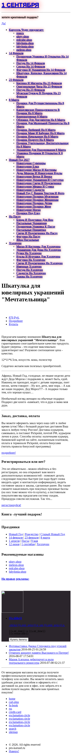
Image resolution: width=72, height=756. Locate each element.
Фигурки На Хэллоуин (30, 259)
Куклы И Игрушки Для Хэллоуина (38, 256)
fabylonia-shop (25, 43)
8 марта (45, 537)
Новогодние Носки (28, 209)
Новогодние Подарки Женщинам (37, 199)
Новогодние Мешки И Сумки (35, 186)
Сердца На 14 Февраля (30, 66)
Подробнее (16, 320)
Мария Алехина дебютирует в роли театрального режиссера (31, 661)
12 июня (14, 544)
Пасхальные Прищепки (31, 229)
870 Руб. (14, 317)
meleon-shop (23, 49)
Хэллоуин (15, 243)
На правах (8, 578)
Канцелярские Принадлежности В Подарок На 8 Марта (38, 111)
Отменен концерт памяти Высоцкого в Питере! (39, 652)
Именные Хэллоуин (29, 266)
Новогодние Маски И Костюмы (36, 169)
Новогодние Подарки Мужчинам (37, 196)
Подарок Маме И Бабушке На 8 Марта (40, 133)
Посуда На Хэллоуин (29, 269)
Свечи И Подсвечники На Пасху (37, 233)
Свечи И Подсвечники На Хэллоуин (39, 263)
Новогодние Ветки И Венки (34, 176)
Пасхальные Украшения (31, 223)
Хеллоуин (43, 544)
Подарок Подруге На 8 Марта (35, 139)
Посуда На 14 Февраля (30, 63)
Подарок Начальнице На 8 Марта (37, 136)
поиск (20, 33)
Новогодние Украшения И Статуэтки (40, 179)
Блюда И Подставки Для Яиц (34, 219)
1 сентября (20, 4)
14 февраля (16, 537)
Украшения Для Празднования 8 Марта (41, 149)
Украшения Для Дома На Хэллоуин (38, 249)
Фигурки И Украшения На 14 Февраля (40, 69)
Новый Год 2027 (19, 159)
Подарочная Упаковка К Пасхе (35, 226)
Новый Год (16, 534)
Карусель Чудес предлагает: (26, 29)
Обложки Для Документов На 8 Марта (40, 119)
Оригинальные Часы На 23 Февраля (39, 86)
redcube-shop (24, 39)
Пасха (25, 540)
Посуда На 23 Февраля (30, 89)
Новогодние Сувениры (31, 163)
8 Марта (14, 99)
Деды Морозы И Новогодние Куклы (39, 173)
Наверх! (14, 751)
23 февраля (32, 537)
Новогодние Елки (27, 166)
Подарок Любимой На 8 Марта (35, 129)
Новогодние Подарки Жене (33, 206)
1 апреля (14, 540)
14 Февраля (16, 53)
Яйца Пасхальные (27, 239)
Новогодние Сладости (30, 189)
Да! (3, 23)
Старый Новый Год (52, 534)
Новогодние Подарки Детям (34, 203)
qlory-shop (22, 36)
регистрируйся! (11, 505)
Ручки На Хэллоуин (29, 253)
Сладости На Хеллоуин (31, 273)
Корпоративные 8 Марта (31, 116)
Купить (13, 324)
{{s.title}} (15, 618)
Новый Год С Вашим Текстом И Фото (40, 193)
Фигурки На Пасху (28, 236)
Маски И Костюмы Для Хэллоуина (38, 246)
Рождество (31, 534)
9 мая (34, 540)
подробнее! (8, 452)
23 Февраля (16, 79)
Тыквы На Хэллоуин (29, 276)
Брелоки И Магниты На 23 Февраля (39, 83)
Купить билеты (18, 639)
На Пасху (15, 216)
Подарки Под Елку (28, 213)
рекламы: (22, 578)
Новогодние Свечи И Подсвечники (38, 183)
